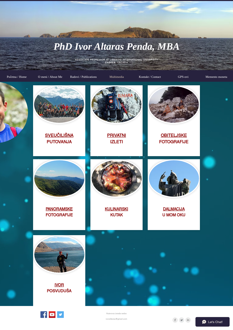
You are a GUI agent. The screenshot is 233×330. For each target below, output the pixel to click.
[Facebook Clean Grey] (175, 320)
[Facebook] (43, 314)
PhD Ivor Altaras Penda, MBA (117, 46)
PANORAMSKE (59, 209)
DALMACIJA (174, 209)
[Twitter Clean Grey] (181, 320)
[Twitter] (60, 314)
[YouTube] (52, 314)
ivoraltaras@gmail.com (116, 319)
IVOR (59, 285)
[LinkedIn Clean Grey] (188, 320)
